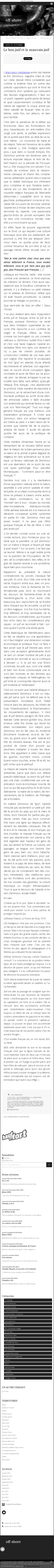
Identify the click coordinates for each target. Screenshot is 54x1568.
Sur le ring (5, 1426)
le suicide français (19, 1103)
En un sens (9, 1332)
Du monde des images (13, 1328)
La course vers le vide (11, 1223)
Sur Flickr (5, 1391)
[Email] (4, 1512)
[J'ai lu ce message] (51, 1561)
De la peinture (10, 1321)
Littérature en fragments (13, 1357)
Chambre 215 (7, 1280)
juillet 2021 (6, 1488)
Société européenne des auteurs (13, 1447)
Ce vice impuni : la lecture (14, 1314)
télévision (16, 1106)
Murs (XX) (6, 1192)
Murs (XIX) (7, 1235)
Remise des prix (46, 38)
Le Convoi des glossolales (10, 1453)
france (22, 1106)
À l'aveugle (8, 1300)
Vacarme (5, 1429)
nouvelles (8, 1371)
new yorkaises (10, 1367)
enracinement (37, 1106)
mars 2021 (5, 1501)
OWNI (4, 1457)
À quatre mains (10, 1307)
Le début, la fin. (8, 1212)
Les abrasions (10, 1346)
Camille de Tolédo (8, 1444)
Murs (7, 1364)
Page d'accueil (31, 38)
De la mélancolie (10, 1318)
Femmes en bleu (10, 1335)
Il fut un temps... (11, 1339)
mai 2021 (5, 1494)
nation (28, 1106)
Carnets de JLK (7, 1417)
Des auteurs (9, 1325)
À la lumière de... (11, 1303)
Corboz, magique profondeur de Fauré (19, 1246)
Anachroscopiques (11, 1311)
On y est (5, 1181)
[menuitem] (15, 38)
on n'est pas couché (19, 1101)
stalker (4, 1411)
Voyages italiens (10, 1378)
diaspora (10, 1107)
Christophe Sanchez (9, 1450)
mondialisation (27, 1104)
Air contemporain (23, 1097)
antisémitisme (38, 1103)
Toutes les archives (13, 1504)
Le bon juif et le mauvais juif (26, 50)
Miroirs (7, 1360)
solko (4, 1405)
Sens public (6, 1460)
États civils (5, 1423)
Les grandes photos (12, 1353)
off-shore (14, 20)
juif (12, 1104)
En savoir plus (18, 1566)
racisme (30, 1103)
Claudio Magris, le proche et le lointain (19, 1269)
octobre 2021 (6, 1479)
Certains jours (7, 1414)
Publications (9, 1374)
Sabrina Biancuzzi (8, 1441)
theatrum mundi (8, 1408)
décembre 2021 (7, 1476)
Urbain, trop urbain (9, 1435)
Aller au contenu (8, 4)
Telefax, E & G (8, 1204)
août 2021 (5, 1485)
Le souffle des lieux (11, 1342)
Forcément (7, 1258)
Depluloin (5, 1420)
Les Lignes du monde (9, 1438)
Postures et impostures (21, 1099)
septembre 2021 (7, 1482)
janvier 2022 (6, 1473)
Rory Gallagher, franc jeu (14, 38)
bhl (8, 1104)
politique (17, 1104)
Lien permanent (16, 1095)
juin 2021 (5, 1491)
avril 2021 (5, 1497)
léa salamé (32, 1101)
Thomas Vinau (7, 1432)
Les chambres (10, 1349)
